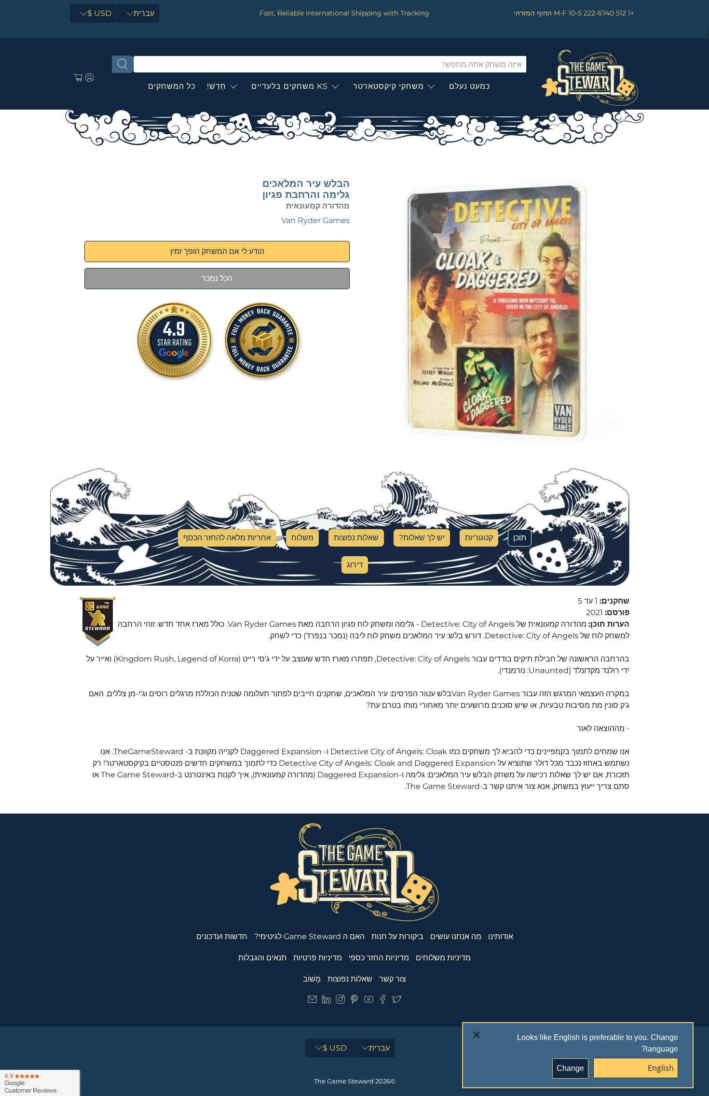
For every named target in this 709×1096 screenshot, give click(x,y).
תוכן (519, 537)
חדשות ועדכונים (221, 936)
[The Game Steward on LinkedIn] (326, 1001)
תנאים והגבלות (262, 957)
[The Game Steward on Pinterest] (354, 1001)
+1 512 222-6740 (609, 13)
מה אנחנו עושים (455, 936)
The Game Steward (344, 1081)
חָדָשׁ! (216, 86)
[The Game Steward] (590, 78)
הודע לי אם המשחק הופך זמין (217, 251)
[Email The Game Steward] (312, 1001)
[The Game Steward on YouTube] (368, 1001)
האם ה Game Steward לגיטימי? (309, 936)
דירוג (355, 564)
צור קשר (392, 979)
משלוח (302, 537)
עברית (144, 13)
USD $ (99, 13)
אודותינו (500, 936)
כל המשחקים (171, 86)
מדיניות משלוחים (443, 957)
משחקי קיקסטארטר (388, 86)
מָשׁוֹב (312, 979)
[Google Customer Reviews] (40, 1083)
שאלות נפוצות (356, 537)
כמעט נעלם (469, 86)
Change (570, 1068)
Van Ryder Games (315, 220)
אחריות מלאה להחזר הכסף (227, 537)
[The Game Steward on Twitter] (396, 1001)
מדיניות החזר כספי (379, 957)
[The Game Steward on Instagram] (340, 1001)
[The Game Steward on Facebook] (382, 1001)
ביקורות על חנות (397, 936)
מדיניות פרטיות (317, 957)
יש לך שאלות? (422, 537)
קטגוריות (479, 537)
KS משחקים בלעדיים (289, 86)
